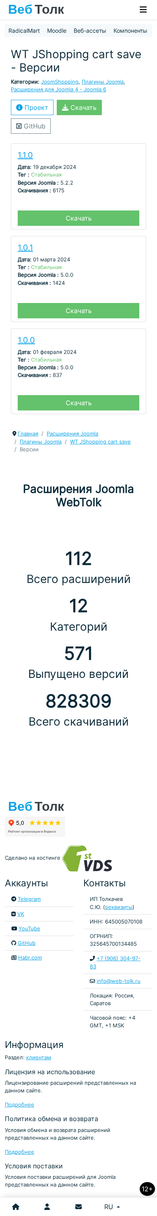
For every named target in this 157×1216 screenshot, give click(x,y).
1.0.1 (25, 247)
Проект (35, 107)
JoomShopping (59, 82)
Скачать (82, 107)
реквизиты (118, 907)
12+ (147, 1189)
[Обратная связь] (78, 1206)
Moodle (56, 30)
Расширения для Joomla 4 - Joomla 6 (58, 89)
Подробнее (19, 1105)
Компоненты (130, 30)
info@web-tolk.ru (118, 981)
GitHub (33, 126)
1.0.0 (26, 340)
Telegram (29, 899)
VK (20, 914)
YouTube (29, 929)
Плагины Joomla (103, 82)
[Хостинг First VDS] (89, 858)
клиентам (38, 1057)
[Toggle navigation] (143, 10)
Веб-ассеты (90, 30)
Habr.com (30, 958)
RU (109, 1207)
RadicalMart (24, 30)
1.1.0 (25, 155)
